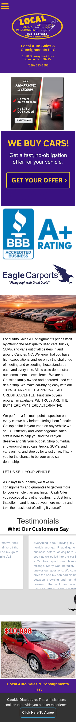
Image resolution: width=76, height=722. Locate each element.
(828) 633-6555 (38, 65)
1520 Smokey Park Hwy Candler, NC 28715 (38, 58)
